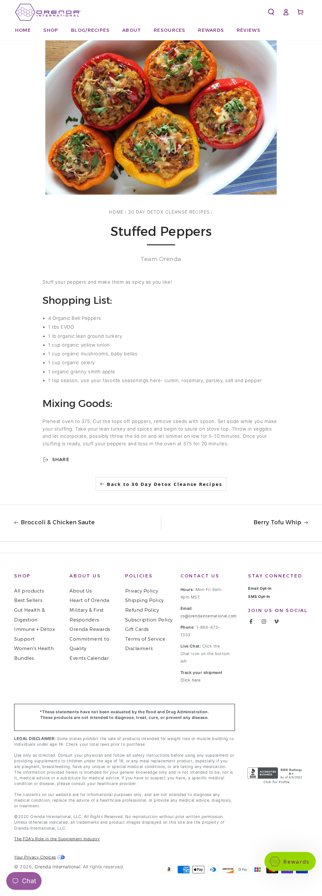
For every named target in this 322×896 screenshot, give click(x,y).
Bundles (24, 658)
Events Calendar (89, 658)
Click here (190, 680)
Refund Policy (142, 610)
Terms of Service (145, 639)
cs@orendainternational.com (208, 616)
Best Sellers (28, 600)
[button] (170, 30)
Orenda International (57, 866)
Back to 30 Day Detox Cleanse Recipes (164, 484)
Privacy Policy (141, 591)
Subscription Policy (149, 620)
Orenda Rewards (89, 629)
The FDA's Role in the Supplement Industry (57, 839)
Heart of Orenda (89, 600)
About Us (80, 591)
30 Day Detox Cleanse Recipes (169, 211)
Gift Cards (137, 629)
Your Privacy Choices (35, 857)
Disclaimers (139, 648)
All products (29, 591)
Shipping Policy (144, 600)
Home (116, 211)
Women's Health (34, 648)
